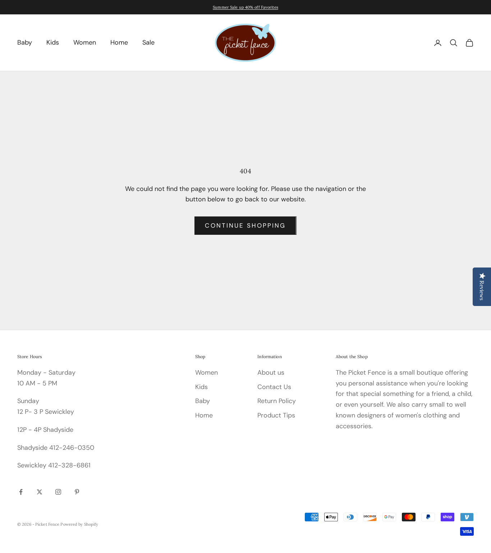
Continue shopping (245, 225)
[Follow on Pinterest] (77, 491)
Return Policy (276, 401)
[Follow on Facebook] (20, 491)
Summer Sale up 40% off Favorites (245, 7)
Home (119, 42)
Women (84, 42)
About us (270, 372)
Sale (148, 42)
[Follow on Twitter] (39, 491)
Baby (24, 42)
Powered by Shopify (79, 524)
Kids (52, 42)
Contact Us (274, 387)
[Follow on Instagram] (58, 491)
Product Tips (276, 415)
